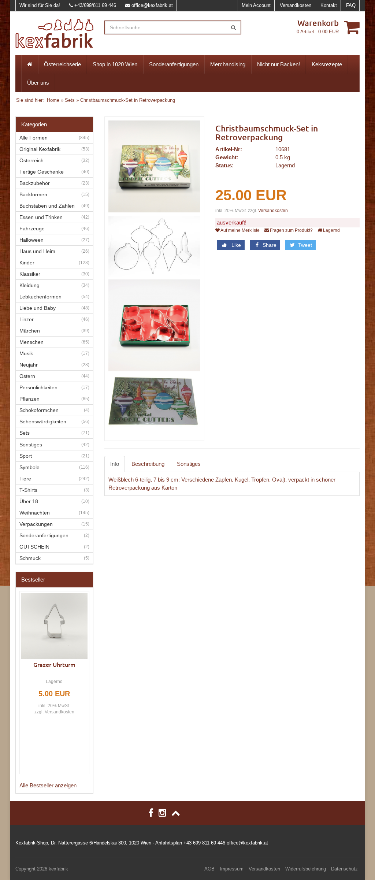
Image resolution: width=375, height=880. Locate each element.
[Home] (30, 64)
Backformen (33, 194)
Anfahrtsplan (168, 843)
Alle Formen (33, 138)
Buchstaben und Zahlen (47, 206)
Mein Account (256, 5)
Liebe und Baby (37, 308)
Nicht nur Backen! (278, 64)
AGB (209, 869)
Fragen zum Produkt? (291, 230)
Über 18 (28, 501)
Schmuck (30, 558)
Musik (26, 353)
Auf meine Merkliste (240, 230)
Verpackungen (36, 524)
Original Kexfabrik (39, 149)
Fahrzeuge (32, 228)
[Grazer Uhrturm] (54, 626)
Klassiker (29, 274)
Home (53, 100)
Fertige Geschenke (41, 172)
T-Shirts (28, 490)
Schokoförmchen (39, 410)
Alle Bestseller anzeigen (48, 785)
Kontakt (328, 5)
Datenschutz (344, 869)
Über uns (38, 82)
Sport (25, 456)
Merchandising (227, 64)
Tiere (25, 479)
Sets (70, 100)
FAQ (351, 5)
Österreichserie (62, 64)
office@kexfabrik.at (152, 5)
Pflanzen (29, 399)
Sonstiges (189, 464)
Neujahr (28, 365)
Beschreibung (147, 464)
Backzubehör (34, 183)
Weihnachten (34, 513)
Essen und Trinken (41, 217)
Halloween (31, 240)
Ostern (27, 376)
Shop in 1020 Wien (115, 64)
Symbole (29, 467)
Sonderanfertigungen (173, 64)
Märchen (29, 331)
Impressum (232, 869)
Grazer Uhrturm (54, 664)
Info (114, 464)
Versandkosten (295, 5)
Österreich (31, 160)
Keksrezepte (327, 64)
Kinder (26, 263)
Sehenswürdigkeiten (42, 421)
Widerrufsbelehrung (305, 869)
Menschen (31, 342)
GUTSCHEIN (34, 547)
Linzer (26, 319)
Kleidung (29, 285)
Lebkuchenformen (40, 297)
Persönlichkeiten (38, 387)
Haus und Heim (37, 251)
